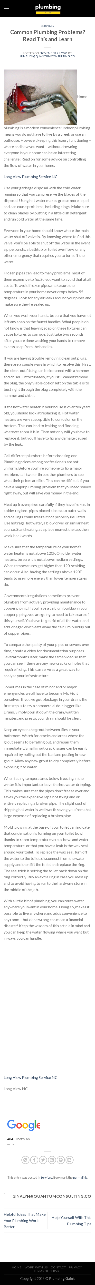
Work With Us (36, 1267)
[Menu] (7, 8)
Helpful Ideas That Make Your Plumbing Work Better (25, 1220)
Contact (58, 1267)
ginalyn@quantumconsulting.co (47, 56)
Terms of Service (48, 1271)
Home (16, 1267)
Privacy (75, 1267)
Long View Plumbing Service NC (30, 176)
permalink (80, 1177)
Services (47, 25)
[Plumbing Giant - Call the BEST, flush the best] (47, 8)
